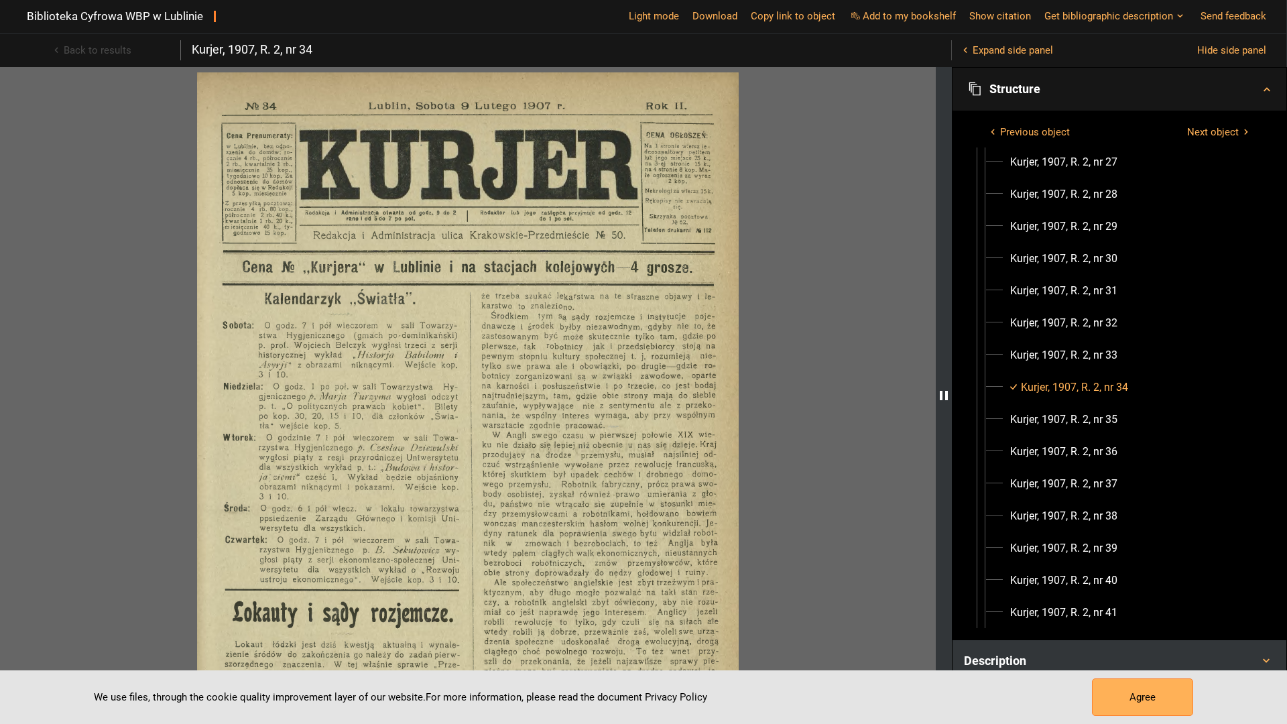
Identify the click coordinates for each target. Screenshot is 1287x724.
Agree (1142, 697)
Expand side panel (1013, 50)
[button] (1119, 89)
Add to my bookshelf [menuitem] (909, 16)
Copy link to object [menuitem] (793, 16)
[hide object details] (944, 395)
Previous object (1035, 132)
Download (714, 16)
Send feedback (1233, 16)
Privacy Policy (676, 697)
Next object (1213, 132)
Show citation (1000, 16)
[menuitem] (1063, 162)
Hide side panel (1231, 50)
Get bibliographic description (1108, 16)
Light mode (654, 16)
